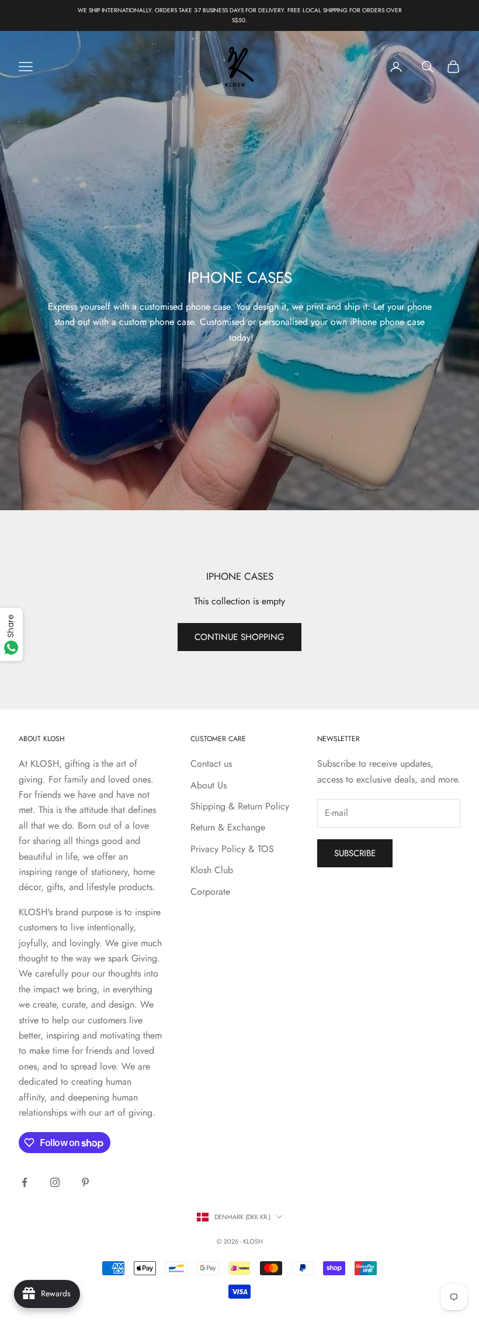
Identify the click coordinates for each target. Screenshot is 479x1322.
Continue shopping (239, 637)
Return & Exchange (227, 827)
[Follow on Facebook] (24, 1182)
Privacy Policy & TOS (232, 849)
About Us (208, 785)
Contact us (211, 763)
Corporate (210, 891)
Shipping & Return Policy (239, 806)
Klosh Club (211, 870)
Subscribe (355, 853)
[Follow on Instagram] (55, 1182)
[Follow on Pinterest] (85, 1182)
